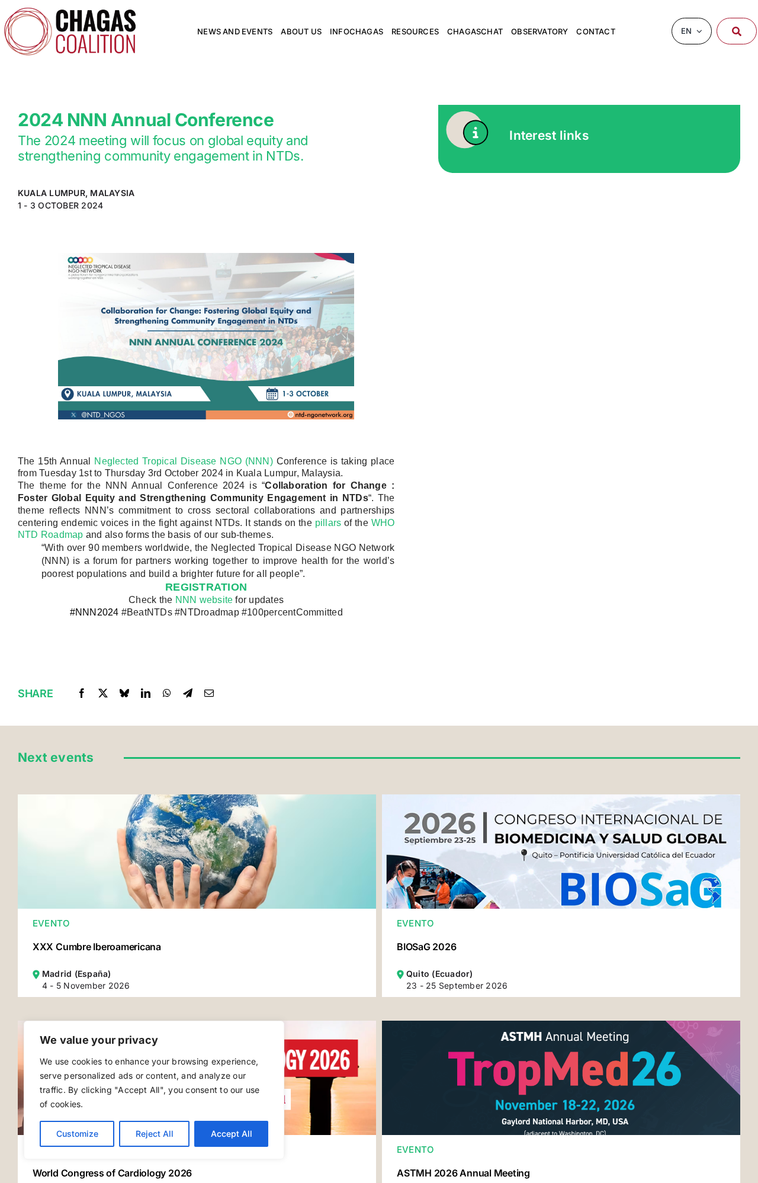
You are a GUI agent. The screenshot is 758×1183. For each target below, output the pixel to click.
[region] (154, 1090)
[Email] (209, 693)
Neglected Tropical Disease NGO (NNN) (183, 461)
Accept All (231, 1134)
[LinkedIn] (145, 693)
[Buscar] (737, 31)
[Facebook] (81, 693)
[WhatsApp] (167, 693)
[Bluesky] (124, 693)
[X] (103, 693)
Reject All (155, 1134)
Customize (77, 1134)
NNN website (204, 600)
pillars (328, 523)
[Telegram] (187, 693)
